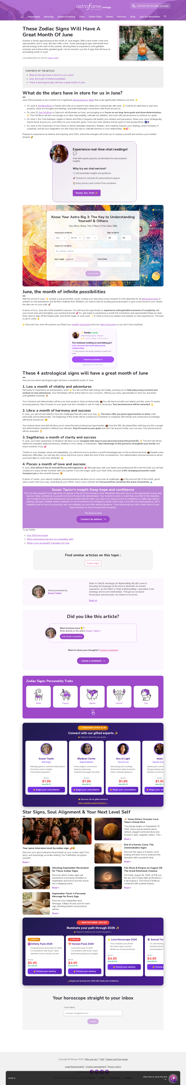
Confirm (93, 1021)
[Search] (165, 16)
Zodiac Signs (95, 16)
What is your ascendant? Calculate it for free (48, 543)
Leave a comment (91, 660)
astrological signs (150, 299)
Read (25, 862)
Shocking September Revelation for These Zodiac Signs (70, 869)
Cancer (119, 703)
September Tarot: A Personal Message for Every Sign (69, 895)
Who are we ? (91, 1059)
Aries (38, 703)
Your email (102, 259)
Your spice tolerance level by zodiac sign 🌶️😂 (49, 848)
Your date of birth (63, 233)
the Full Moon (45, 112)
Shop (132, 16)
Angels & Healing (66, 16)
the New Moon (45, 105)
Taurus (65, 703)
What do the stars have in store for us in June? (51, 75)
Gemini (92, 703)
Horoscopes (34, 16)
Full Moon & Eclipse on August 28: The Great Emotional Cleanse (143, 869)
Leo (146, 703)
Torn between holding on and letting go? (92, 345)
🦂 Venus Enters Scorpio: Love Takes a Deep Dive (141, 821)
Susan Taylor (53, 58)
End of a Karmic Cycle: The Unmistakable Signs (139, 846)
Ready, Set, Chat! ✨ (87, 192)
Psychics (121, 16)
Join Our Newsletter (150, 16)
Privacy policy (114, 1066)
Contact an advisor (91, 519)
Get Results (93, 273)
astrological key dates (83, 100)
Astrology (49, 16)
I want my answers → (93, 359)
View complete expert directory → (93, 803)
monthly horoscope (81, 324)
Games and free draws (117, 1059)
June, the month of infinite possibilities (47, 79)
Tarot (82, 16)
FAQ (102, 1059)
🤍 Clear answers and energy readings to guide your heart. (91, 352)
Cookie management (96, 1066)
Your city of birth (62, 246)
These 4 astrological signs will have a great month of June (57, 82)
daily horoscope (108, 324)
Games (109, 16)
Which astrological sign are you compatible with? (50, 539)
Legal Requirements (74, 1066)
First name (63, 259)
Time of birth (113, 233)
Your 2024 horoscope (37, 535)
